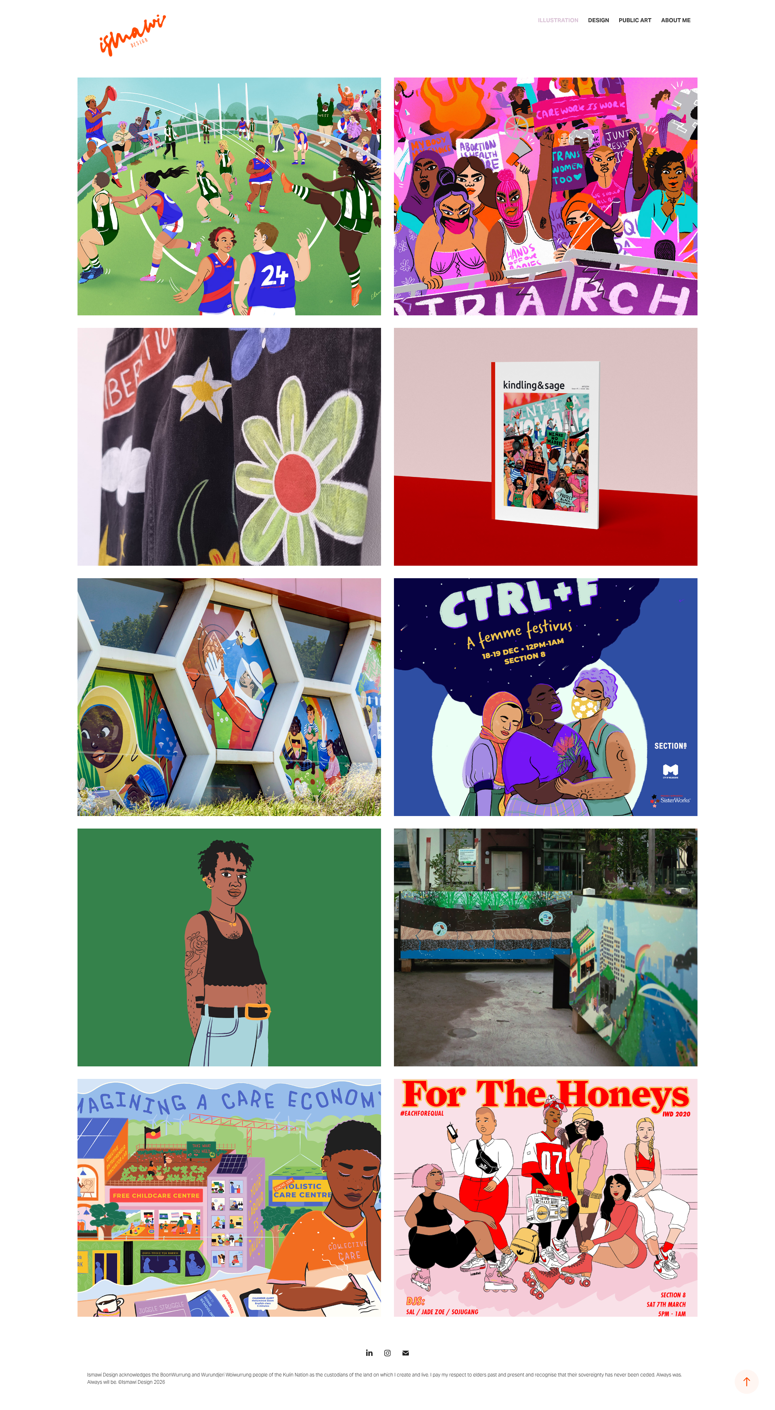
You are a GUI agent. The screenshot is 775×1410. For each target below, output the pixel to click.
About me (676, 20)
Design (598, 20)
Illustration (558, 20)
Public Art (635, 20)
